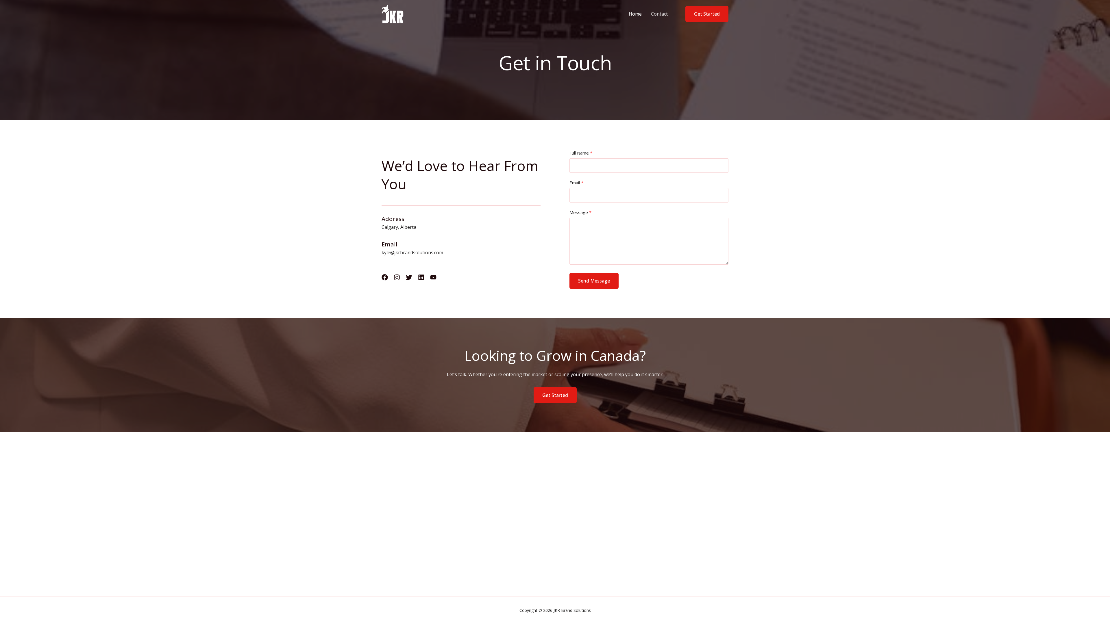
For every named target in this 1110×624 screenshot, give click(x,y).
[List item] (385, 277)
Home (635, 14)
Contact (659, 14)
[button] (703, 14)
